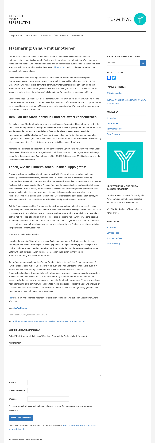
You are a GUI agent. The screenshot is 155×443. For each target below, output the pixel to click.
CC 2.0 (44, 315)
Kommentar (15, 343)
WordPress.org (113, 134)
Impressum (77, 35)
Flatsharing (28, 321)
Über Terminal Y (61, 35)
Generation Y (41, 321)
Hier (11, 298)
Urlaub (74, 321)
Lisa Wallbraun (20, 308)
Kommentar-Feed (115, 129)
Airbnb (56, 67)
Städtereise (63, 321)
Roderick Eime (20, 315)
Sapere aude (16, 35)
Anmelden (111, 118)
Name (12, 382)
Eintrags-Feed (113, 123)
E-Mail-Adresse (17, 390)
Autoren (44, 35)
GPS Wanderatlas (115, 93)
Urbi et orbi (31, 35)
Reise (52, 321)
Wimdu (63, 67)
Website (12, 399)
